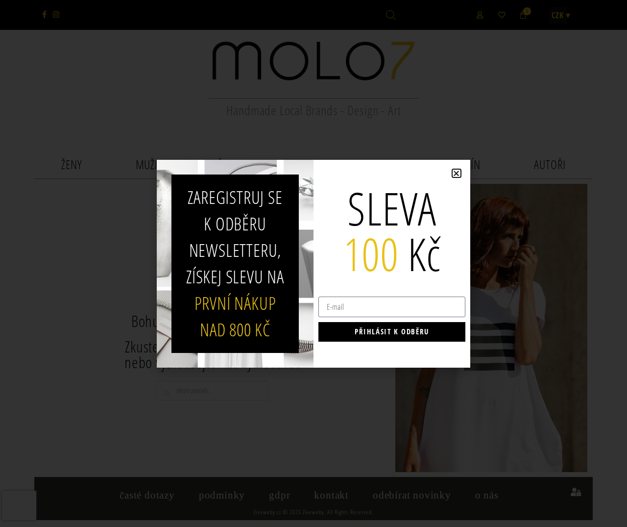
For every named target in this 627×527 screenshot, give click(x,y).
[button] (456, 173)
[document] (313, 263)
